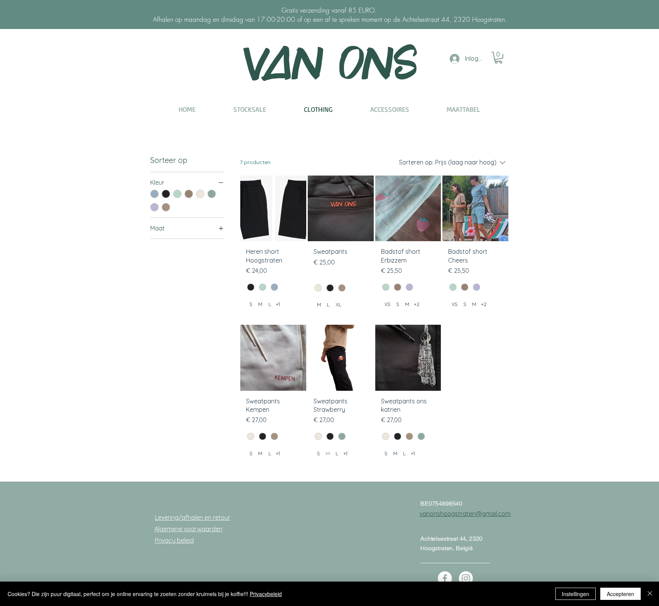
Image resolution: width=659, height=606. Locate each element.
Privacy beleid (174, 540)
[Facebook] (444, 578)
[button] (498, 57)
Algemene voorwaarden (188, 529)
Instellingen (575, 594)
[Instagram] (465, 578)
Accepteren (620, 594)
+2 (417, 304)
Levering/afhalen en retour (192, 517)
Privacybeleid (266, 594)
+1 (278, 304)
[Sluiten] (649, 594)
